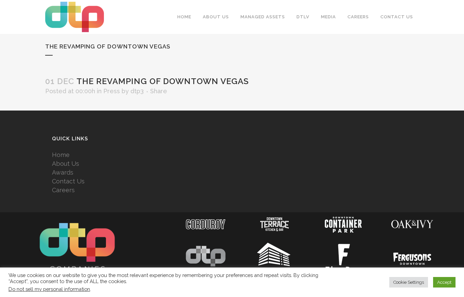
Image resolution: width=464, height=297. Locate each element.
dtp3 (137, 91)
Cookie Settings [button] (408, 282)
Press (111, 91)
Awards (62, 172)
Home (61, 154)
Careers (63, 190)
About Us (65, 163)
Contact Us (68, 181)
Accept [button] (444, 282)
